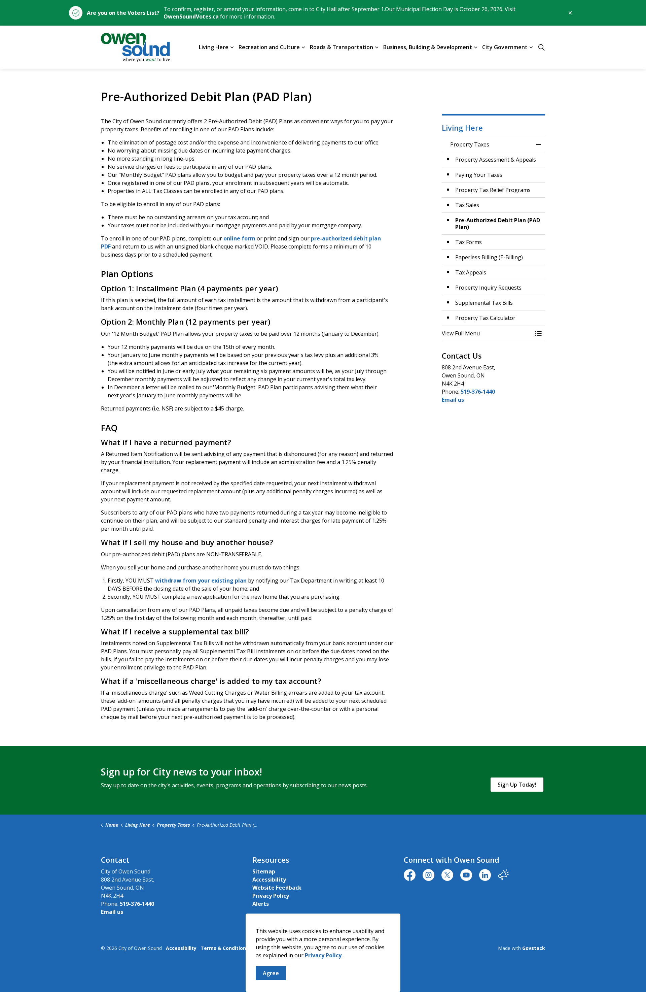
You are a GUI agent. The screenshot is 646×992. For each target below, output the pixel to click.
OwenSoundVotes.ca (191, 16)
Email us (453, 399)
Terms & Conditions (225, 948)
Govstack (533, 948)
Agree (271, 973)
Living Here (213, 47)
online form (239, 238)
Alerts (260, 903)
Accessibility (269, 879)
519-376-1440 (478, 391)
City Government (505, 47)
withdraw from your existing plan (201, 580)
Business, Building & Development (427, 47)
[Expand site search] (541, 47)
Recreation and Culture (269, 47)
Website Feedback (276, 887)
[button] (487, 333)
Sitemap (263, 871)
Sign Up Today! (517, 784)
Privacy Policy (323, 955)
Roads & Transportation (341, 47)
